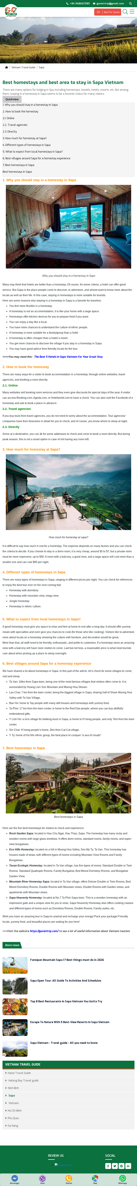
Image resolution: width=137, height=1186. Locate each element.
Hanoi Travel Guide (19, 1073)
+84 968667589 (80, 3)
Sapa (41, 67)
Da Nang (13, 1125)
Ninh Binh (13, 1088)
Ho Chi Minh (15, 1110)
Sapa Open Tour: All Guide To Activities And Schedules (65, 980)
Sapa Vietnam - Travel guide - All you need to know (64, 1043)
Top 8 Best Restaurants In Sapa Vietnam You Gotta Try (66, 1001)
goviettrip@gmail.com (110, 3)
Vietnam (13, 1103)
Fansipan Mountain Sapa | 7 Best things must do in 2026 (67, 960)
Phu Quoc (13, 1118)
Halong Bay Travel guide (23, 1080)
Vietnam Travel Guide (23, 67)
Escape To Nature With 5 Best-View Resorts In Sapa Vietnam (69, 1022)
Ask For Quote (111, 12)
